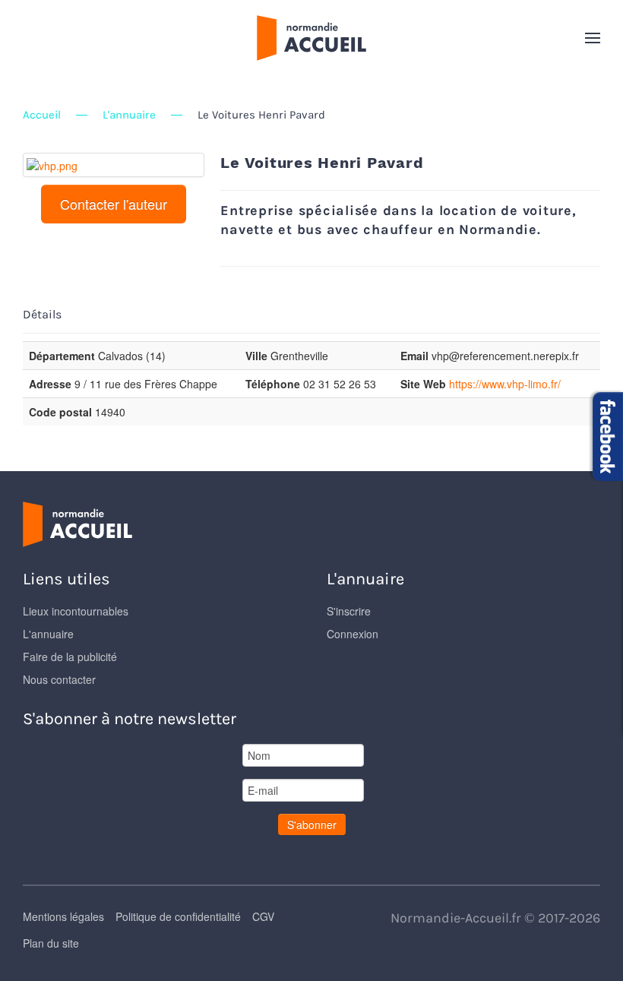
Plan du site (51, 943)
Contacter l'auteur (113, 204)
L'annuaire (129, 115)
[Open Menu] (592, 38)
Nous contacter (59, 679)
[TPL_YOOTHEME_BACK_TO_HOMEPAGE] (311, 38)
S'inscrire (349, 611)
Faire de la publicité (70, 656)
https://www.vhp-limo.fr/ (505, 383)
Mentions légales (63, 916)
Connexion (352, 633)
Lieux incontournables (75, 611)
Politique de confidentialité (178, 916)
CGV (263, 916)
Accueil (42, 115)
